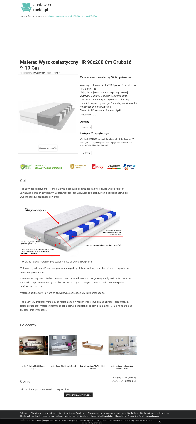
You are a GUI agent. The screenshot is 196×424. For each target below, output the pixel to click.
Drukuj (87, 153)
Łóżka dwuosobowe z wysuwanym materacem (107, 413)
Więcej (106, 134)
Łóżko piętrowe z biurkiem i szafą (155, 413)
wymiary (85, 121)
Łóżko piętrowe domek (30, 416)
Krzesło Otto (96, 416)
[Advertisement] (98, 39)
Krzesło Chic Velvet (136, 416)
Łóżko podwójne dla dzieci (67, 416)
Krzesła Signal (48, 416)
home (22, 16)
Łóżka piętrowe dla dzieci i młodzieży (45, 413)
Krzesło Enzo (109, 416)
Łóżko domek (134, 413)
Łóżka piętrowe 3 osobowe (74, 413)
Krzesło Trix (84, 416)
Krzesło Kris (121, 416)
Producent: (51, 73)
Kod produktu (26, 73)
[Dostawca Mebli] (36, 6)
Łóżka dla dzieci (152, 416)
